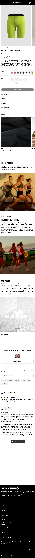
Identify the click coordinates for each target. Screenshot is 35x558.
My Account (4, 503)
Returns (3, 510)
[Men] (17, 356)
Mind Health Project (6, 522)
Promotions (4, 534)
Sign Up (30, 549)
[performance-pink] (15, 72)
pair (29, 380)
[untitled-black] (21, 72)
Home (2, 47)
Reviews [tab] (4, 367)
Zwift (4, 380)
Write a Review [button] (18, 361)
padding (5, 384)
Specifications (4, 95)
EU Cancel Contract (6, 537)
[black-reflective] (23, 72)
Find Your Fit (4, 513)
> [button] (18, 441)
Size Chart (3, 103)
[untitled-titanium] (12, 72)
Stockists (3, 529)
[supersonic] (29, 72)
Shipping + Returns (5, 107)
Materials (3, 99)
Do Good (3, 519)
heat (23, 380)
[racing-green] (18, 72)
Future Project (4, 527)
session (17, 380)
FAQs (2, 505)
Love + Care (4, 515)
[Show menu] (2, 3)
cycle (10, 380)
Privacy (3, 532)
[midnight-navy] (26, 72)
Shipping (3, 508)
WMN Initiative (5, 524)
